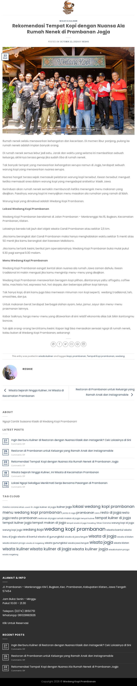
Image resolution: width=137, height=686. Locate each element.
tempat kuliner (87, 518)
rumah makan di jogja (68, 518)
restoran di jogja (47, 518)
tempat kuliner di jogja (113, 518)
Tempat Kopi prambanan (100, 356)
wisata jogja (101, 542)
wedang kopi (33, 529)
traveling (91, 523)
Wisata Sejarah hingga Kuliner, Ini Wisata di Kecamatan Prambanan (55, 472)
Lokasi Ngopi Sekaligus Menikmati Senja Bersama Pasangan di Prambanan (59, 483)
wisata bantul (114, 530)
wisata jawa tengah (78, 543)
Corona (6, 507)
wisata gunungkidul (56, 543)
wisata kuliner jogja (90, 549)
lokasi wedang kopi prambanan (103, 506)
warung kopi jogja (12, 530)
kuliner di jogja (48, 507)
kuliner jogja (64, 507)
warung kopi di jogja (122, 523)
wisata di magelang (35, 543)
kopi (69, 356)
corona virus (17, 507)
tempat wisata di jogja (77, 523)
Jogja (36, 507)
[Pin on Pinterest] (77, 344)
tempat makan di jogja (49, 523)
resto (97, 513)
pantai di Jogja (69, 513)
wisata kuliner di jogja (50, 549)
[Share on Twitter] (65, 344)
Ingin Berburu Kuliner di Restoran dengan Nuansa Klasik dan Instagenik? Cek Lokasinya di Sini (71, 440)
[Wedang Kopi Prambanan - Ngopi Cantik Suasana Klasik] (68, 7)
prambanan (79, 356)
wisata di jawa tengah (76, 536)
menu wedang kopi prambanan (32, 512)
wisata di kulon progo (14, 543)
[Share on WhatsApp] (53, 344)
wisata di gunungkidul (51, 536)
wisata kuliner (68, 21)
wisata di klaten (125, 536)
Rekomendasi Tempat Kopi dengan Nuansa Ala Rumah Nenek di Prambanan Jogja (64, 461)
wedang (120, 356)
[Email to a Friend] (71, 344)
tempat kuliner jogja (17, 523)
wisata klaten (121, 543)
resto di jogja (110, 512)
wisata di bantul (27, 536)
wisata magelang (10, 554)
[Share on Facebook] (59, 344)
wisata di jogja (102, 536)
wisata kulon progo (119, 549)
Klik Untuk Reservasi (15, 623)
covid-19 (29, 507)
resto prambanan (23, 518)
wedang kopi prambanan (75, 529)
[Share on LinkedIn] (83, 344)
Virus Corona (103, 523)
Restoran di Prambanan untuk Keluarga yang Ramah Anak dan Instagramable (62, 450)
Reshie (85, 41)
